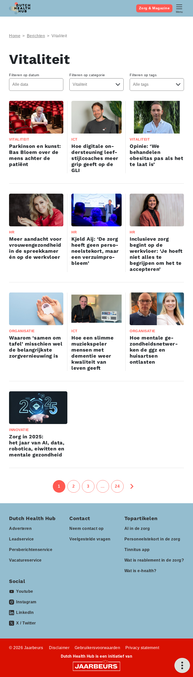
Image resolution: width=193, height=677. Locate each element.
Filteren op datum (24, 75)
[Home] (19, 8)
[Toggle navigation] (179, 8)
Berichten (36, 36)
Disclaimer (59, 648)
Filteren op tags (143, 75)
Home (14, 36)
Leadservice (21, 539)
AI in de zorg (137, 528)
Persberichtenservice (30, 549)
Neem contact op (86, 528)
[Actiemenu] (182, 665)
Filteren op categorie (87, 75)
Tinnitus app (137, 549)
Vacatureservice (25, 560)
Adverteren (20, 528)
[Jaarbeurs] (96, 666)
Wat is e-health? (140, 571)
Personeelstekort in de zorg (152, 539)
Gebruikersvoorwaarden (97, 648)
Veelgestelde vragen (90, 539)
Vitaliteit (59, 36)
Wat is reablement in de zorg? (154, 560)
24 (117, 486)
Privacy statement (142, 648)
